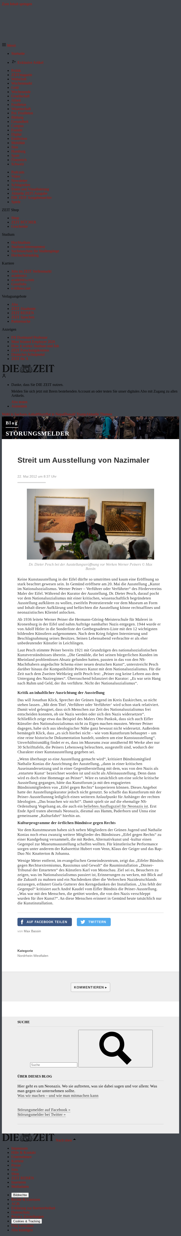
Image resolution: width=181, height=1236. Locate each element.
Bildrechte (20, 1195)
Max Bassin (32, 931)
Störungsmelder (38, 433)
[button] (9, 45)
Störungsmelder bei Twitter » (41, 1114)
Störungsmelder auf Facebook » (43, 1110)
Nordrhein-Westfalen (32, 956)
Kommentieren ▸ (90, 987)
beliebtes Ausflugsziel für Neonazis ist (116, 806)
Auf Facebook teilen (47, 922)
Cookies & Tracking (26, 1221)
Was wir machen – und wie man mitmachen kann (58, 1095)
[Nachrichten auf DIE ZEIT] (28, 371)
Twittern (97, 922)
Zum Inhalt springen (17, 4)
